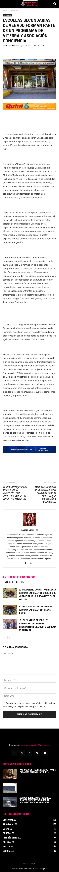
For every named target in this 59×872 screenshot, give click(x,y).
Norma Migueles (12, 46)
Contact (33, 863)
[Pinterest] (19, 52)
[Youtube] (45, 753)
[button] (4, 4)
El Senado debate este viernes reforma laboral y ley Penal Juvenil (35, 610)
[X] (12, 52)
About (25, 863)
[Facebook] (6, 52)
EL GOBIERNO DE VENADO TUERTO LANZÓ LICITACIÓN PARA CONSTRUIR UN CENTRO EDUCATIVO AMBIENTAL (15, 492)
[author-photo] (29, 526)
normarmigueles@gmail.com (36, 745)
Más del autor (14, 582)
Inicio (5, 10)
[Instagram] (32, 563)
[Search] (55, 4)
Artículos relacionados (19, 577)
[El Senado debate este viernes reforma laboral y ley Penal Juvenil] (10, 610)
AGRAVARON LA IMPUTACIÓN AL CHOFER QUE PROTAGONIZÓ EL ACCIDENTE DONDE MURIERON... (35, 800)
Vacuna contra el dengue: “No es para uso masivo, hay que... (37, 770)
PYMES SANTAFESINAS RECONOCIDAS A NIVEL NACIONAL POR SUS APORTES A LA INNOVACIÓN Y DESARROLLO (45, 494)
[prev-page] (4, 637)
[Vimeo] (37, 753)
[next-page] (9, 637)
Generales (14, 10)
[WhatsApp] (25, 52)
